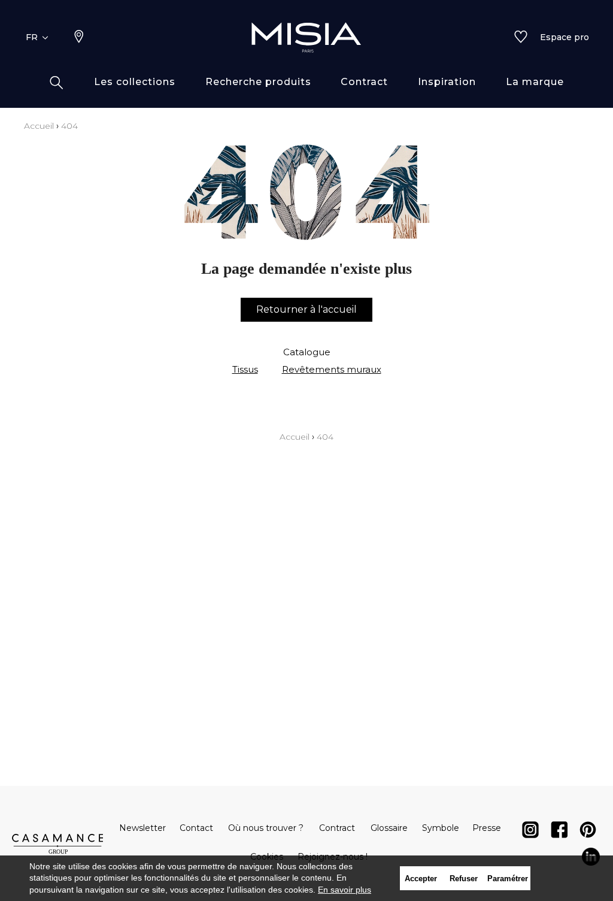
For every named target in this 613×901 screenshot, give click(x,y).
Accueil (39, 125)
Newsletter (142, 828)
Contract (337, 828)
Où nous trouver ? (266, 828)
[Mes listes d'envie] (521, 38)
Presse (486, 828)
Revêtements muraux (331, 369)
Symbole (440, 828)
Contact (196, 828)
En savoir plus (344, 889)
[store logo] (306, 37)
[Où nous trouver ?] (79, 38)
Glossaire (389, 828)
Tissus (245, 369)
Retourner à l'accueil (306, 309)
